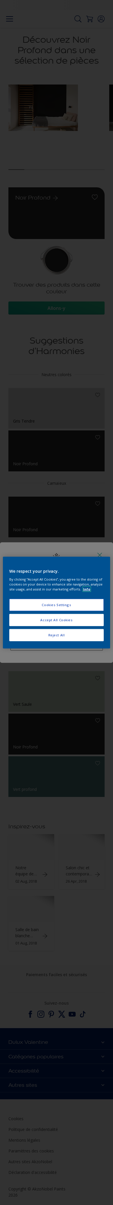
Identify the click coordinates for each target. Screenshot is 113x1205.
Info (86, 589)
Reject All (56, 635)
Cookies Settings (56, 605)
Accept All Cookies (56, 620)
